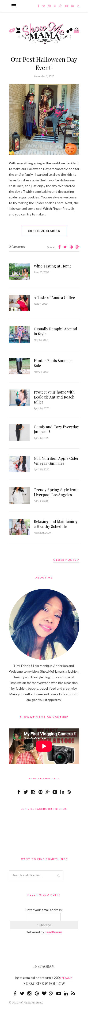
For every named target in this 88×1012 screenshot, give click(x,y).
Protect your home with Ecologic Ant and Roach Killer (54, 397)
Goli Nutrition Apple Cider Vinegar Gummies (56, 461)
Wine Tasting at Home (52, 265)
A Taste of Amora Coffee (54, 297)
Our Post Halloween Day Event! (44, 63)
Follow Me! (66, 977)
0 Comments (17, 247)
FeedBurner (53, 932)
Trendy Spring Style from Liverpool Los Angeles (56, 492)
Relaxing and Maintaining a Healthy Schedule (56, 524)
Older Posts (65, 559)
